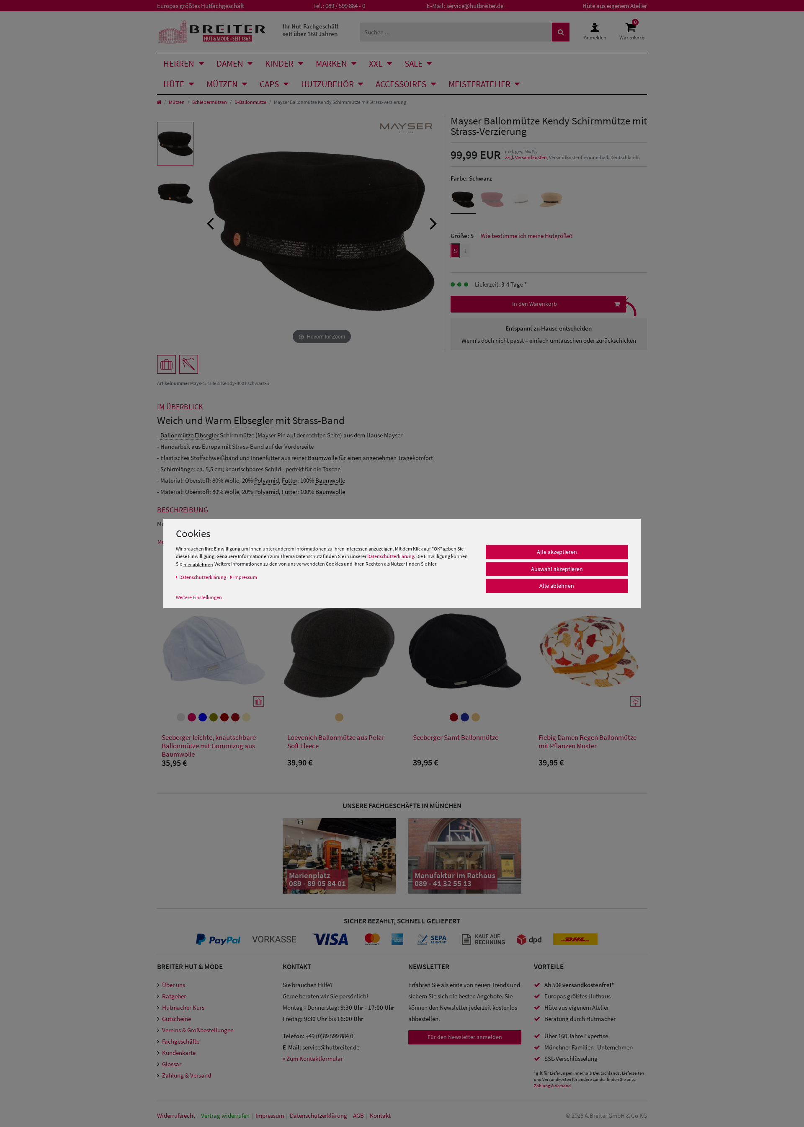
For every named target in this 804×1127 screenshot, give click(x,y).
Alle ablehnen (556, 585)
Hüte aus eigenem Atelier (614, 6)
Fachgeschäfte (180, 1041)
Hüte (173, 84)
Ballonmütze (176, 435)
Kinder (279, 63)
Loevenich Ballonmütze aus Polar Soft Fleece (335, 741)
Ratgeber (174, 996)
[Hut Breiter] (212, 32)
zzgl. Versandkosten (526, 157)
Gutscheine (176, 1019)
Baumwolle (323, 458)
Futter (289, 480)
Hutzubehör (327, 84)
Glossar (171, 1064)
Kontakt (380, 1115)
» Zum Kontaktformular (313, 1058)
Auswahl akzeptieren (557, 569)
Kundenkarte (179, 1053)
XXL (375, 63)
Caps (269, 84)
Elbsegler (253, 420)
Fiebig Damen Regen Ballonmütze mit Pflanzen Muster (587, 741)
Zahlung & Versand (186, 1075)
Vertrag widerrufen (225, 1115)
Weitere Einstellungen (199, 597)
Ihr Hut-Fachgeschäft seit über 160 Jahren (311, 30)
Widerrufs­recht (176, 1115)
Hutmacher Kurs (183, 1007)
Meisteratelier (479, 84)
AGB (358, 1115)
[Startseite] (159, 102)
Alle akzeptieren (557, 552)
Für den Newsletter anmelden (465, 1037)
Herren (178, 63)
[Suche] (561, 32)
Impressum (269, 1115)
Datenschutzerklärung (390, 556)
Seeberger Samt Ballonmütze (455, 737)
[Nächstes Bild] (433, 222)
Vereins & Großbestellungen (198, 1030)
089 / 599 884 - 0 (345, 6)
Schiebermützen (209, 102)
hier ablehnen (198, 564)
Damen (229, 63)
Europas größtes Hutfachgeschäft (200, 6)
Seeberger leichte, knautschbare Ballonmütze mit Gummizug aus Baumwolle (209, 745)
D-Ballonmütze (250, 102)
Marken (331, 63)
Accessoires (401, 84)
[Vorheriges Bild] (210, 222)
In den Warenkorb (534, 304)
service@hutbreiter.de (474, 6)
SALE (414, 63)
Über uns (173, 985)
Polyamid (266, 480)
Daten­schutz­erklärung (318, 1115)
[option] (175, 143)
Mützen (222, 84)
